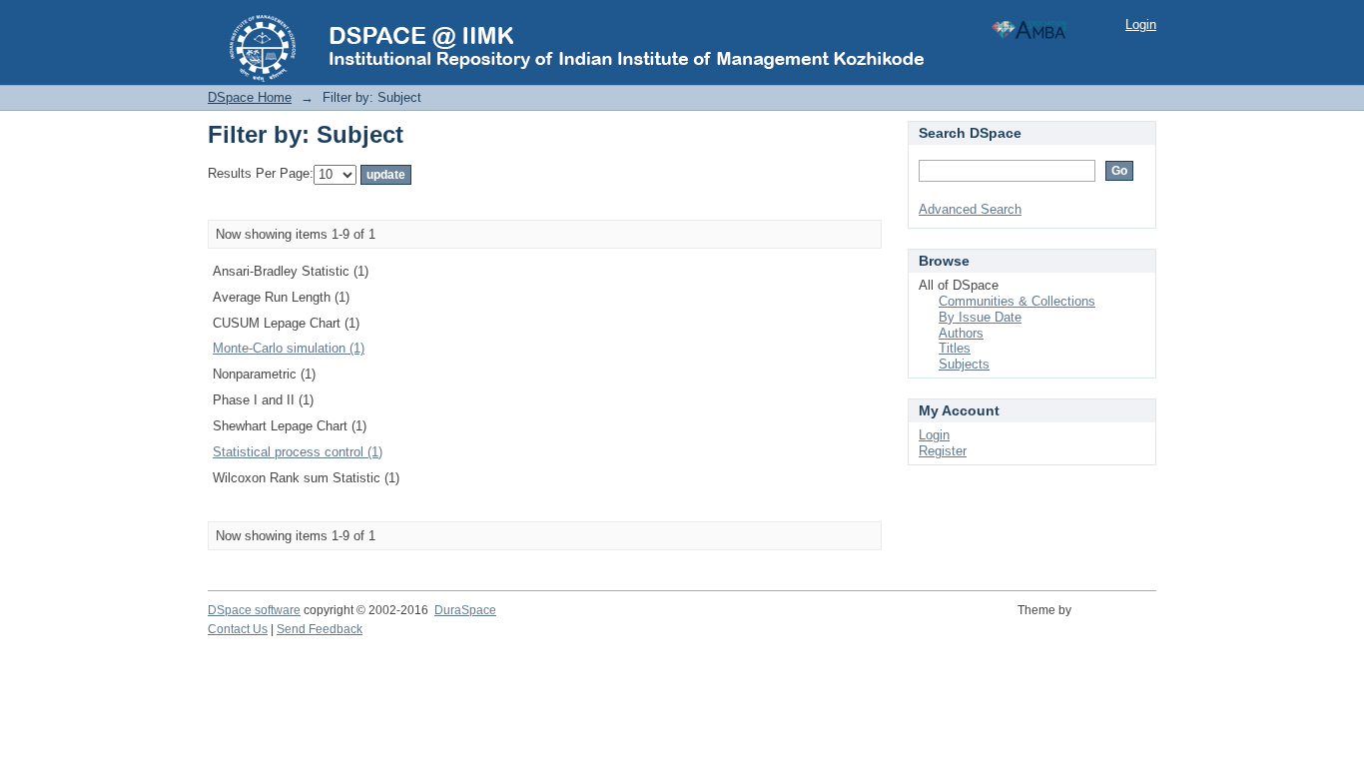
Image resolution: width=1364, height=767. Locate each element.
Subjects (964, 364)
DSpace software (254, 610)
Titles (955, 348)
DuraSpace (465, 610)
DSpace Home (250, 97)
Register (943, 450)
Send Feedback (319, 629)
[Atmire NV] (1116, 621)
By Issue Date (980, 317)
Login (1140, 24)
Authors (961, 333)
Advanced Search (970, 209)
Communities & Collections (1017, 301)
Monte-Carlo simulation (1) (288, 348)
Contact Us (238, 629)
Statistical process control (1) (297, 451)
